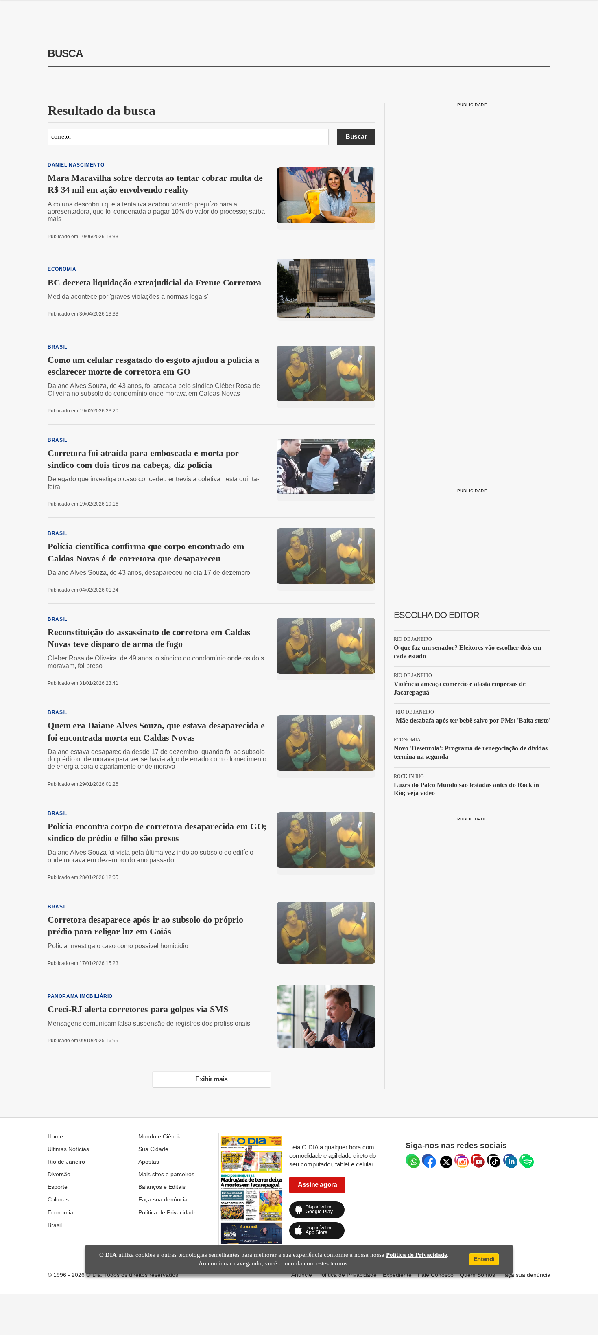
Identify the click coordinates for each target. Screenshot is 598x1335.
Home (55, 1136)
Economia (60, 1212)
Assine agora (317, 1184)
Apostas (148, 1161)
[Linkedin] (509, 1160)
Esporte (58, 1187)
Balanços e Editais (162, 1187)
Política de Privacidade (167, 1212)
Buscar (356, 136)
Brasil (55, 1225)
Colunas (58, 1199)
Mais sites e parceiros (166, 1174)
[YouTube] (477, 1160)
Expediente (397, 1274)
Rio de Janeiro (66, 1161)
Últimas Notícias (68, 1149)
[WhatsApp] (412, 1160)
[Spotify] (525, 1160)
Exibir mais (211, 1079)
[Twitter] (444, 1160)
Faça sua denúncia (163, 1199)
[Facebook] (428, 1160)
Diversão (59, 1174)
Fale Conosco (436, 1274)
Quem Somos (477, 1274)
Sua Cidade (153, 1149)
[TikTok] (493, 1160)
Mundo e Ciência (160, 1136)
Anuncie (301, 1274)
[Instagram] (460, 1160)
